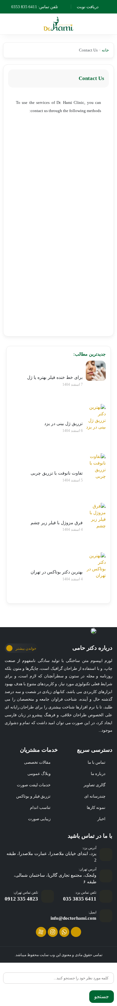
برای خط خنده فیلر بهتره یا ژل (55, 377)
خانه (105, 50)
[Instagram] (53, 932)
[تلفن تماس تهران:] (47, 896)
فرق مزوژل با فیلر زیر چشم (57, 522)
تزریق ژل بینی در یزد (63, 423)
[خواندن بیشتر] (9, 648)
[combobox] (58, 978)
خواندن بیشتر (26, 648)
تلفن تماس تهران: (25, 892)
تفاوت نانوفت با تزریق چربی (57, 473)
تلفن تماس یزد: (85, 892)
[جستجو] (112, 969)
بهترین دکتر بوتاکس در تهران (57, 572)
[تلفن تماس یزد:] (106, 896)
